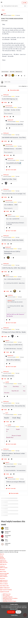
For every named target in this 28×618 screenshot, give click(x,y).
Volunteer (2, 557)
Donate (1, 556)
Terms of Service (6, 595)
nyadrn (4, 13)
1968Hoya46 (6, 94)
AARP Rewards (3, 560)
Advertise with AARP (4, 573)
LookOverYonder (8, 105)
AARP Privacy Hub (6, 594)
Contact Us (2, 566)
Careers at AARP (3, 575)
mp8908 (7, 382)
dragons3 (9, 214)
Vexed (6, 539)
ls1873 (6, 413)
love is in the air (5, 71)
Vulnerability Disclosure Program (9, 601)
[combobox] (14, 6)
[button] (1, 2)
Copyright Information (7, 599)
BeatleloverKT (10, 158)
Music (3, 10)
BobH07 (6, 527)
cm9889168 (10, 295)
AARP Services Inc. (4, 580)
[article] (14, 99)
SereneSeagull (8, 535)
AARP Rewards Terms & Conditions (10, 598)
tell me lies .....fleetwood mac (16, 71)
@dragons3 (10, 300)
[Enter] (2, 6)
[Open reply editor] (14, 82)
